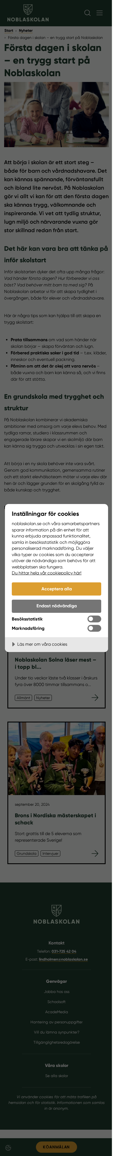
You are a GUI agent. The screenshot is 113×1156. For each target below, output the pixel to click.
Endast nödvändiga (56, 605)
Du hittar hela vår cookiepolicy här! (46, 573)
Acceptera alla (56, 588)
